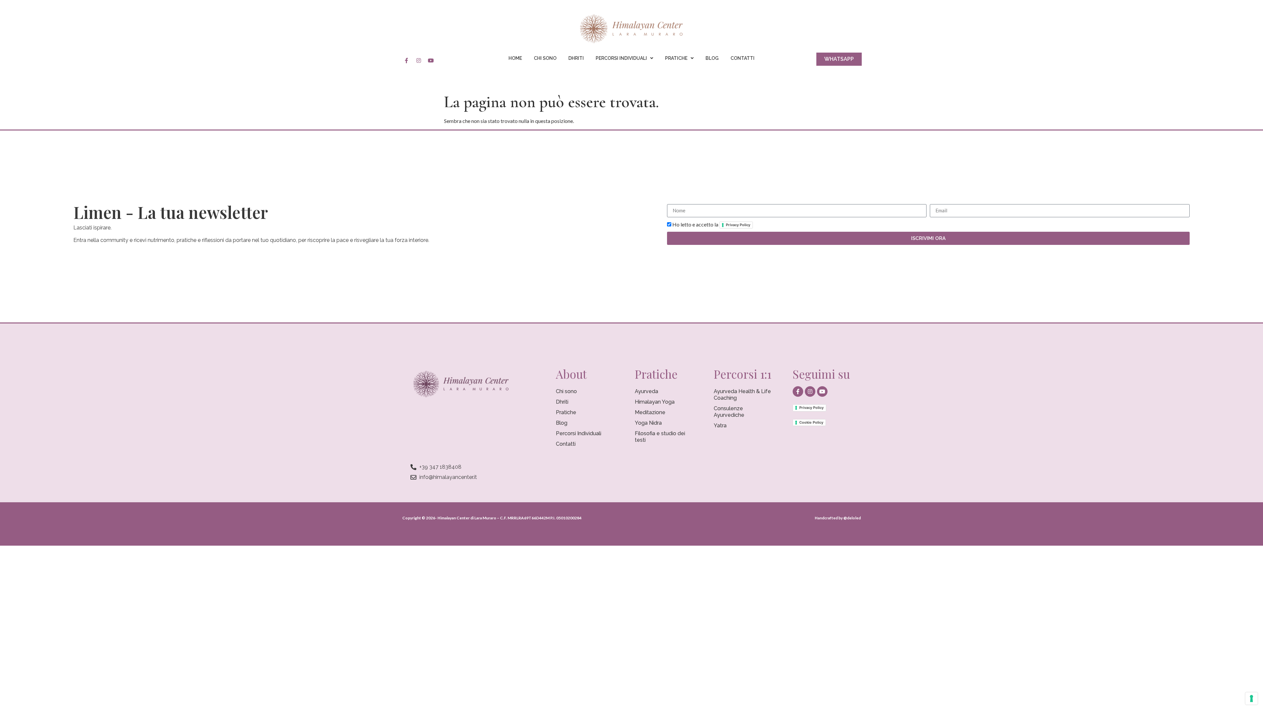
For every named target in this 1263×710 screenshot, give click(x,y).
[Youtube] (431, 60)
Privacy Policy (738, 225)
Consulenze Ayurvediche (729, 411)
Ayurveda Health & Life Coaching (742, 394)
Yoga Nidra (648, 423)
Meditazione (650, 412)
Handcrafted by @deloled (838, 517)
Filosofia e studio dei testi (660, 436)
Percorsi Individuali (621, 58)
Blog (712, 58)
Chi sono (545, 58)
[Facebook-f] (406, 60)
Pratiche (676, 58)
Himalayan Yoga (655, 402)
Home (515, 58)
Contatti (743, 58)
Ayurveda (646, 391)
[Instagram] (418, 60)
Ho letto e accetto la (711, 224)
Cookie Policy (811, 422)
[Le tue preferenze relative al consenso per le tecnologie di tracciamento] (1251, 698)
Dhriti (576, 58)
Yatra (720, 425)
